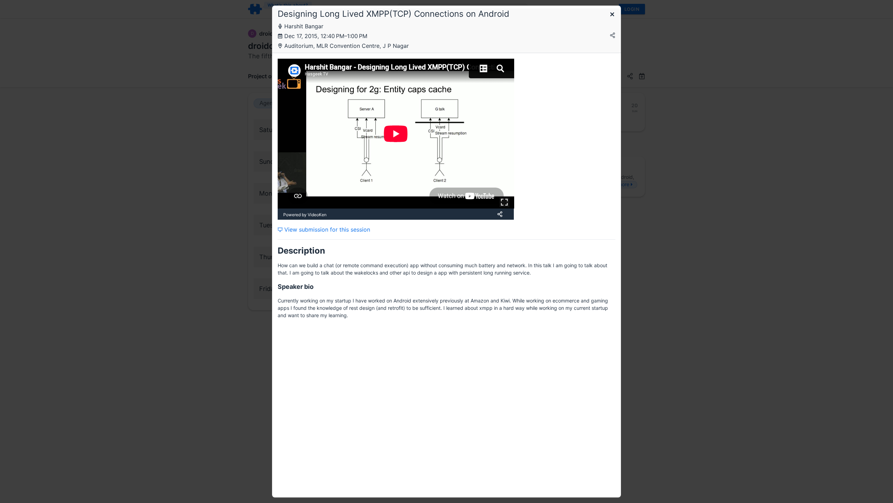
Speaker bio (296, 286)
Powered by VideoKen (305, 214)
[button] (612, 15)
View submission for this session (326, 229)
